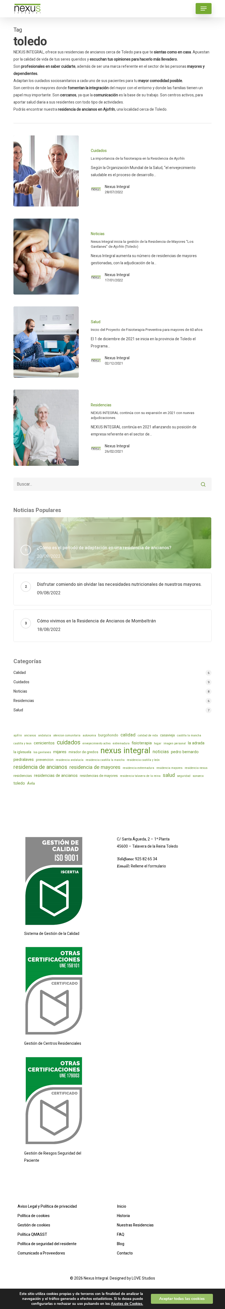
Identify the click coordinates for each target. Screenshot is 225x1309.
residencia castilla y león (143, 760)
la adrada (196, 743)
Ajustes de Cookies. (127, 1303)
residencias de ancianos (56, 775)
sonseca (198, 776)
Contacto (125, 1253)
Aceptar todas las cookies (182, 1298)
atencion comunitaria (66, 735)
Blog (120, 1244)
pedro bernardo (185, 752)
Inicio (121, 1206)
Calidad (19, 673)
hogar (157, 743)
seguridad (183, 776)
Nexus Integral (117, 187)
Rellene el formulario (148, 866)
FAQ (120, 1234)
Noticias (98, 233)
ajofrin (17, 735)
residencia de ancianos (40, 767)
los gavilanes (42, 752)
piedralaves (23, 759)
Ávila (31, 783)
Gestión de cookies (34, 1225)
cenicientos (44, 743)
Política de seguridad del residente (47, 1244)
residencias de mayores (99, 775)
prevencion (45, 759)
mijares (59, 752)
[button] (204, 8)
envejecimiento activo (97, 743)
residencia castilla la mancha (105, 760)
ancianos (30, 735)
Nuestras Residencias (135, 1225)
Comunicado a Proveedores (41, 1253)
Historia (123, 1216)
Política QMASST (32, 1234)
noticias (161, 752)
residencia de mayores (94, 767)
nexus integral (125, 750)
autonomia (89, 735)
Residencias (101, 405)
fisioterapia (142, 743)
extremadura (121, 743)
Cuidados (99, 150)
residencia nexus (196, 768)
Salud (95, 322)
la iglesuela (22, 752)
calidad (128, 735)
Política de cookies (34, 1216)
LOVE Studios (143, 1278)
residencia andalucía (69, 760)
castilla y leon (22, 743)
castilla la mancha (189, 735)
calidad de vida (148, 735)
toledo (19, 783)
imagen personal (175, 743)
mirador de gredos (83, 752)
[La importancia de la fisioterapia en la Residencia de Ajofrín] (46, 171)
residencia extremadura (138, 768)
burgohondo (108, 735)
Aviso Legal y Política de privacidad (47, 1206)
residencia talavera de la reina (140, 776)
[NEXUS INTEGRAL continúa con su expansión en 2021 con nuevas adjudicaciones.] (46, 428)
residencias (22, 775)
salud (169, 775)
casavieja (167, 735)
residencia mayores (169, 768)
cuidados (68, 742)
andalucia (44, 735)
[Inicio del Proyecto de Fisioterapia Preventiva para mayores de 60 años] (46, 342)
